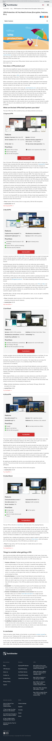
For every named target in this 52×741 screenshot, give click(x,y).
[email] (47, 17)
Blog (11, 8)
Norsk (19, 716)
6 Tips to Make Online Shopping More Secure (9, 719)
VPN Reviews (6, 668)
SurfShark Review (22, 672)
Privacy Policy (6, 681)
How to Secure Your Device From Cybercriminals (8, 705)
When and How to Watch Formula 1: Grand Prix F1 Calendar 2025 (39, 673)
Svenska (20, 710)
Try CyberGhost (25, 520)
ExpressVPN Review (23, 665)
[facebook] (41, 17)
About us (5, 672)
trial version (35, 539)
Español (20, 706)
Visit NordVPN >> (7, 304)
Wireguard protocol (17, 279)
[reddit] (45, 17)
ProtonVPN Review (23, 675)
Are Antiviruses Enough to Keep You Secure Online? (10, 714)
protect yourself (41, 634)
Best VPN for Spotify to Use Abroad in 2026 (39, 678)
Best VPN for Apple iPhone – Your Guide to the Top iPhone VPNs (40, 694)
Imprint (5, 684)
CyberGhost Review (23, 678)
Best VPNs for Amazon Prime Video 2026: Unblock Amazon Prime (39, 683)
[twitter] (43, 17)
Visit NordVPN (25, 252)
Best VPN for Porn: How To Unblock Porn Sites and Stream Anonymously (40, 667)
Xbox (44, 284)
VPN (18, 75)
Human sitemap (22, 703)
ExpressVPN (42, 164)
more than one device (27, 593)
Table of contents (8, 21)
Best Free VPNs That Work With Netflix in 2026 (40, 688)
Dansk (19, 713)
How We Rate (46, 1)
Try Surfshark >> (7, 390)
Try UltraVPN (25, 434)
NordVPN (22, 256)
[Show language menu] (44, 5)
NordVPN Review (22, 668)
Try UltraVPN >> (7, 472)
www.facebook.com (31, 88)
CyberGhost (20, 525)
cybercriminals (7, 55)
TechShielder (6, 8)
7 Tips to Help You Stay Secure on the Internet (9, 710)
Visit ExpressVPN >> (8, 205)
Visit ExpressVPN (25, 158)
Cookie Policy (6, 678)
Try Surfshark (25, 351)
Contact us (6, 675)
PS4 (39, 284)
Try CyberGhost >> (8, 548)
